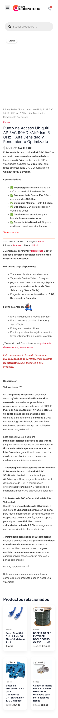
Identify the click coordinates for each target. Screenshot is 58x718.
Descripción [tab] (10, 381)
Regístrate (37, 250)
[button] (7, 7)
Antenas (17, 245)
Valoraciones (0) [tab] (12, 387)
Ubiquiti (35, 245)
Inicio (6, 109)
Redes (14, 109)
